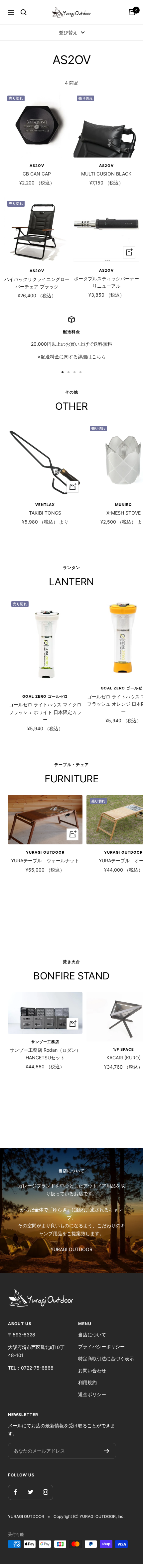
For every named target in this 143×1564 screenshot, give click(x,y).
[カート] (131, 12)
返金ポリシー (92, 1394)
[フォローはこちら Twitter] (30, 1492)
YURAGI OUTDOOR (45, 852)
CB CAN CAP (37, 174)
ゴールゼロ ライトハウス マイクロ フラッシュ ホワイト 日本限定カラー (45, 712)
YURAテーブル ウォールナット (45, 860)
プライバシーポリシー (101, 1346)
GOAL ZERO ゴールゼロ (45, 696)
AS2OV (37, 165)
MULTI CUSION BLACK (106, 174)
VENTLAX (45, 504)
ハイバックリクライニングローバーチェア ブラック (37, 282)
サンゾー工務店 (45, 1041)
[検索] (24, 12)
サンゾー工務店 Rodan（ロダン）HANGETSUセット (45, 1053)
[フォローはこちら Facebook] (15, 1492)
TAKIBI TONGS (45, 513)
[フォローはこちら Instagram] (45, 1492)
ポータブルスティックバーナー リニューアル (106, 282)
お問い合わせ (92, 1370)
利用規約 (87, 1382)
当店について (92, 1334)
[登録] (106, 1451)
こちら (99, 356)
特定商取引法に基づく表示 (106, 1358)
